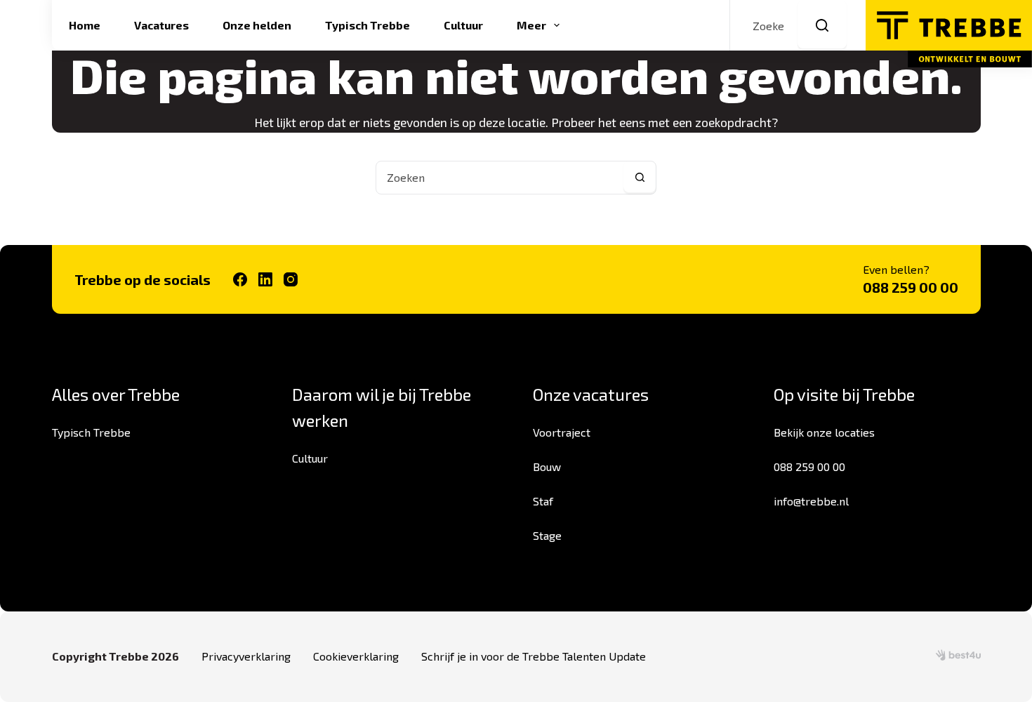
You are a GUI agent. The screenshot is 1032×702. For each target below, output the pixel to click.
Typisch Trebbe (367, 25)
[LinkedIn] (265, 279)
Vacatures (161, 25)
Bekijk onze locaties (824, 432)
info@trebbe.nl (811, 501)
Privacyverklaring (246, 656)
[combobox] (499, 177)
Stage (547, 535)
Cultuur (463, 25)
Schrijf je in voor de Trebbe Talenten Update (533, 656)
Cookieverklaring (356, 656)
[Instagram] (291, 279)
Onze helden (257, 25)
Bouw (547, 466)
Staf (543, 501)
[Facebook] (240, 279)
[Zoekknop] (822, 25)
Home (84, 25)
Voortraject (561, 432)
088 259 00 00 (910, 287)
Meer (531, 25)
